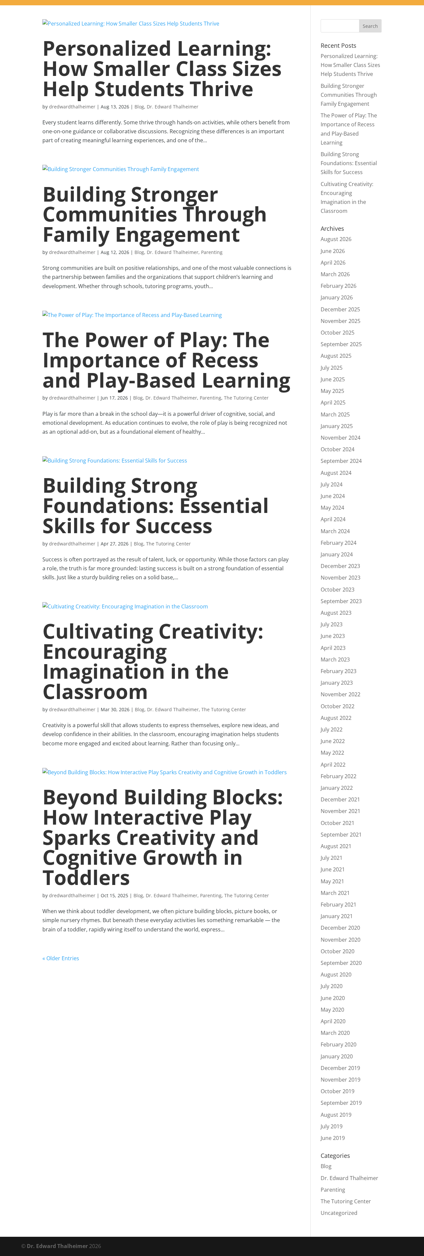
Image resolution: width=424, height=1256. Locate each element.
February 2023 (338, 671)
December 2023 (340, 566)
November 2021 (340, 811)
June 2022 (333, 741)
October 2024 (337, 449)
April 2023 (333, 648)
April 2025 (333, 402)
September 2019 (341, 1102)
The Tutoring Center (246, 398)
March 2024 (335, 531)
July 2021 (332, 857)
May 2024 (332, 507)
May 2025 (332, 391)
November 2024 (340, 437)
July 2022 (332, 729)
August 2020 (336, 974)
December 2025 (340, 309)
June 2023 (333, 636)
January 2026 (337, 297)
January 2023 (337, 682)
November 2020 (340, 939)
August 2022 (336, 718)
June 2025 (333, 379)
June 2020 (333, 998)
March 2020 (335, 1032)
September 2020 (341, 963)
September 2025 (341, 344)
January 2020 (337, 1056)
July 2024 (332, 484)
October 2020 (337, 951)
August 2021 (336, 846)
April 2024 (333, 519)
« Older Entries (60, 958)
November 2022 (340, 694)
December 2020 (340, 927)
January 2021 (337, 916)
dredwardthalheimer (72, 106)
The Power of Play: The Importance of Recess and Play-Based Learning (166, 360)
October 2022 (337, 706)
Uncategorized (339, 1213)
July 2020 (332, 986)
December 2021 (340, 799)
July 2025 (332, 367)
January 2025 (337, 426)
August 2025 (336, 355)
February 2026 (338, 285)
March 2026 (335, 274)
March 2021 (335, 893)
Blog (139, 106)
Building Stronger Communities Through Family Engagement (154, 214)
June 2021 (333, 869)
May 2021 (332, 881)
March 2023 (335, 659)
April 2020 (333, 1021)
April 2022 (333, 764)
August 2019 (336, 1114)
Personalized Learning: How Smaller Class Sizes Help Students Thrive (162, 68)
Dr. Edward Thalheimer (172, 106)
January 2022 (337, 787)
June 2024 (333, 496)
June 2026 (333, 251)
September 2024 (341, 461)
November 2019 (340, 1079)
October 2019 (337, 1091)
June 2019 (333, 1138)
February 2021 (338, 904)
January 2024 (337, 554)
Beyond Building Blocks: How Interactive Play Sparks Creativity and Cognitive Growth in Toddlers (162, 837)
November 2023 (340, 577)
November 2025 (340, 321)
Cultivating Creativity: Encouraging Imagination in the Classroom (152, 661)
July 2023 (332, 624)
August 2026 (336, 239)
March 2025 (335, 414)
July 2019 (332, 1126)
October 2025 (337, 332)
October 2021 (337, 823)
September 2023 (341, 601)
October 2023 (337, 589)
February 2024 (338, 542)
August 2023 (336, 612)
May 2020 (332, 1009)
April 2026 (333, 262)
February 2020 (338, 1044)
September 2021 (341, 834)
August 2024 (336, 472)
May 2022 (332, 752)
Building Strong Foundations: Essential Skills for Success (155, 505)
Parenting (212, 252)
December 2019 (340, 1068)
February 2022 (338, 776)
